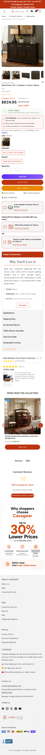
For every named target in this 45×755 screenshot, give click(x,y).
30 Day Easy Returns (11, 325)
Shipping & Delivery (10, 619)
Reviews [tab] (19, 460)
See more (22, 305)
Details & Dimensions (12, 254)
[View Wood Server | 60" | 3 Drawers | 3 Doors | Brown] (6, 75)
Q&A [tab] (28, 460)
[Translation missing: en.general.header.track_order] (32, 11)
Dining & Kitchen (16, 16)
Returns (5, 611)
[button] (4, 11)
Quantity (6, 166)
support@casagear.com (11, 686)
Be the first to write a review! (22, 495)
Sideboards (30, 16)
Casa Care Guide (9, 337)
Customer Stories (9, 592)
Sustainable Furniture (12, 342)
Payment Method (9, 642)
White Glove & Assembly (13, 331)
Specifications (8, 313)
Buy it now (22, 188)
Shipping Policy (9, 319)
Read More (18, 387)
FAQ (3, 615)
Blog (3, 588)
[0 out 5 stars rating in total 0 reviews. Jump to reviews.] (7, 94)
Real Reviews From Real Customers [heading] (19, 358)
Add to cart (22, 447)
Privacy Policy (7, 634)
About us (5, 584)
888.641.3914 (7, 692)
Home (4, 16)
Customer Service (9, 607)
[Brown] (6, 142)
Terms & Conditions (10, 638)
